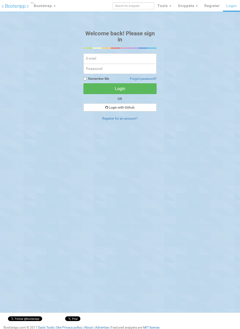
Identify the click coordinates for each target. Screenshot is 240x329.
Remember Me (98, 78)
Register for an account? (120, 118)
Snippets (186, 6)
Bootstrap (42, 5)
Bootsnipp (15, 5)
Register (212, 6)
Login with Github (121, 107)
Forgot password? (143, 78)
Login (231, 6)
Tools (163, 6)
